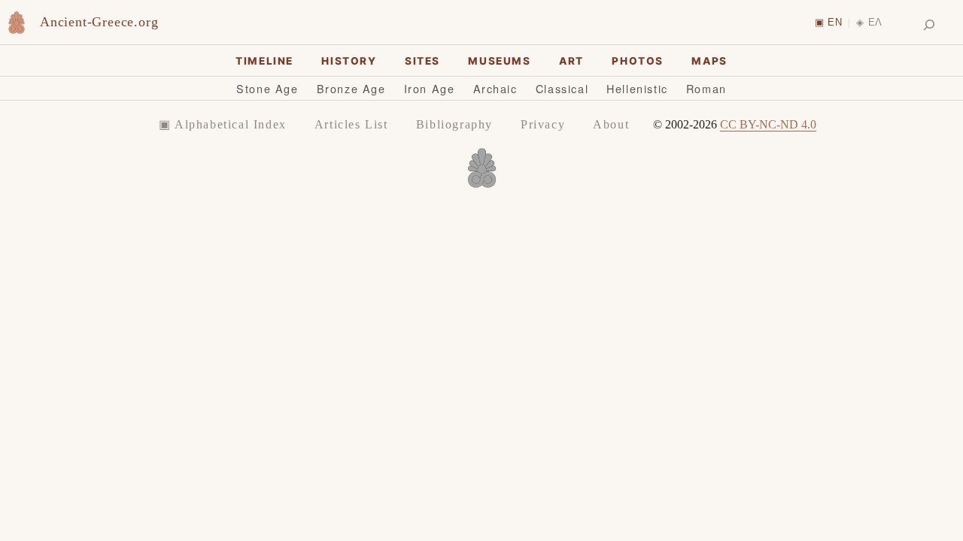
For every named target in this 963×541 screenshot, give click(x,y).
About (611, 124)
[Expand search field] (929, 24)
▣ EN (829, 22)
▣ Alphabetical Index (223, 124)
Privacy (543, 124)
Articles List (351, 124)
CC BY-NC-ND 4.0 (768, 124)
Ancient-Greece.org (99, 21)
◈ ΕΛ (869, 22)
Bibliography (454, 124)
